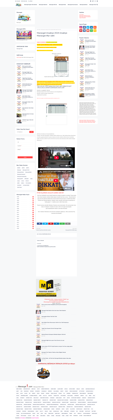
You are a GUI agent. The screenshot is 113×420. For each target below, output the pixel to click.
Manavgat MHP (20, 178)
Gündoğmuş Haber (24, 395)
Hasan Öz (50, 395)
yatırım (52, 415)
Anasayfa (18, 1)
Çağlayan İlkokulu (89, 391)
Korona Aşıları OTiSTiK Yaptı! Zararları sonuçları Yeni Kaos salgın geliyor (57, 346)
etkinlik (60, 393)
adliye (31, 178)
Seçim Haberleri (82, 17)
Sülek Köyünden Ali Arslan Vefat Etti (28, 114)
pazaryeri (24, 411)
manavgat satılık (36, 406)
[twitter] (93, 1)
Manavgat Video (92, 4)
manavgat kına (19, 404)
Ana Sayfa (39, 29)
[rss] (95, 30)
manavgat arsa (19, 400)
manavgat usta (70, 406)
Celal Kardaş (56, 391)
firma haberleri (83, 393)
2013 (25, 220)
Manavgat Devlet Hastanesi (62, 400)
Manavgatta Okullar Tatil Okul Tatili (27, 102)
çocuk (21, 393)
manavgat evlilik (28, 402)
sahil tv (41, 411)
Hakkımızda (25, 1)
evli (64, 393)
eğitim (38, 393)
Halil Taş (45, 395)
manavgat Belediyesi (28, 400)
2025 (25, 198)
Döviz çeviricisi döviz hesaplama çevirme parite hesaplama (27, 67)
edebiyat (33, 393)
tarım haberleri (64, 413)
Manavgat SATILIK (53, 4)
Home (71, 415)
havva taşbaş (70, 395)
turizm (17, 415)
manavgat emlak (89, 400)
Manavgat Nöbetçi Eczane (84, 15)
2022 (25, 204)
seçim (50, 411)
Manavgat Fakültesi (37, 402)
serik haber (66, 411)
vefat (34, 415)
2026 (25, 196)
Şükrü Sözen (19, 187)
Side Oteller (87, 411)
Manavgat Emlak (62, 4)
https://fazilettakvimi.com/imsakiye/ (45, 50)
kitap (64, 397)
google (17, 395)
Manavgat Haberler (91, 121)
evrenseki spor (75, 393)
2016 (25, 214)
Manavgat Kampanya (21, 174)
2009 (25, 228)
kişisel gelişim (59, 397)
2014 (25, 218)
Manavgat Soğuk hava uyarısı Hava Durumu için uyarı (27, 73)
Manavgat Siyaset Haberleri (85, 16)
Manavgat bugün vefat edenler (30, 4)
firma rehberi (90, 393)
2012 (25, 222)
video (38, 415)
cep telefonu (81, 391)
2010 (25, 226)
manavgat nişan (71, 404)
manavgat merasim (27, 404)
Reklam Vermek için (87, 415)
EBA (29, 393)
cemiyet (61, 391)
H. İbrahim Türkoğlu (33, 395)
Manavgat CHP (45, 400)
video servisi (42, 415)
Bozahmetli (37, 391)
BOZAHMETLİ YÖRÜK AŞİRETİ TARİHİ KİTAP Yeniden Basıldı (90, 94)
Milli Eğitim (27, 178)
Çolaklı (25, 393)
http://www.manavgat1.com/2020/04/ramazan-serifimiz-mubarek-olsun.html (48, 98)
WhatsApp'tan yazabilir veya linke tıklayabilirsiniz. (56, 302)
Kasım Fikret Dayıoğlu (44, 397)
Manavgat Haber (20, 48)
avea (21, 391)
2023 (25, 202)
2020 (25, 208)
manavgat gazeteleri (56, 402)
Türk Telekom (23, 415)
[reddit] (95, 27)
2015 (25, 216)
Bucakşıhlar (44, 391)
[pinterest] (97, 1)
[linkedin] (91, 27)
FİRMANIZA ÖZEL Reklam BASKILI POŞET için (56, 299)
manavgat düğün (26, 185)
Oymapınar (18, 411)
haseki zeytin (56, 395)
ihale (94, 395)
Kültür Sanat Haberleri (75, 397)
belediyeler (26, 391)
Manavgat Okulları (91, 404)
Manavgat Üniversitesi (78, 406)
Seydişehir (72, 411)
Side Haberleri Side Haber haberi (27, 108)
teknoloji (79, 413)
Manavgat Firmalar (46, 402)
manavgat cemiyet (37, 400)
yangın (48, 415)
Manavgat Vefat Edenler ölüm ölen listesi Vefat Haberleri (27, 90)
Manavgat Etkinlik (20, 172)
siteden (17, 413)
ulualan (29, 415)
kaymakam (19, 185)
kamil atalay (36, 397)
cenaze (22, 180)
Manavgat (19, 170)
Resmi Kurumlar (31, 411)
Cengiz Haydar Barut (73, 391)
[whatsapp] (91, 30)
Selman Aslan (56, 411)
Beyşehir (32, 391)
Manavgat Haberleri (43, 4)
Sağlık (37, 411)
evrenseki (68, 393)
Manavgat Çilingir (91, 122)
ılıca (86, 395)
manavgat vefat (88, 406)
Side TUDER (94, 411)
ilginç (17, 397)
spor (38, 413)
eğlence (42, 393)
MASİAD (18, 167)
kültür (68, 397)
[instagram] (95, 1)
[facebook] (90, 1)
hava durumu (63, 395)
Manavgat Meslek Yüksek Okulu (39, 404)
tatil (75, 413)
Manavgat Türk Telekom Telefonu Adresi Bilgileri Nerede (54, 352)
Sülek (42, 413)
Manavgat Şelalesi (83, 4)
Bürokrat (50, 391)
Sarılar (46, 411)
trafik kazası (94, 413)
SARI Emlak (19, 57)
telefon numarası (86, 413)
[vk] (84, 30)
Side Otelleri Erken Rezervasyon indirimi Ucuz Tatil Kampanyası (28, 96)
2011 (25, 224)
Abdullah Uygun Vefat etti (27, 120)
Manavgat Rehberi (83, 121)
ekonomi (27, 180)
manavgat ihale (73, 402)
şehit (46, 413)
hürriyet (82, 395)
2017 (25, 212)
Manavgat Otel (19, 406)
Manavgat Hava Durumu (73, 4)
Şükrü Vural (57, 413)
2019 (25, 210)
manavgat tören (62, 406)
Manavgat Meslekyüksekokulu (52, 404)
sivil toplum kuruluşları (26, 413)
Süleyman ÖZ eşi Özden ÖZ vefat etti (90, 82)
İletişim (31, 1)
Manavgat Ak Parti (26, 170)
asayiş (18, 180)
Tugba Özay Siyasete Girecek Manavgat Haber (27, 79)
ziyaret (67, 415)
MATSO (23, 167)
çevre (17, 393)
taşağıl (70, 413)
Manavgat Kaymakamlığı (21, 176)
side (77, 411)
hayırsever (76, 395)
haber (40, 395)
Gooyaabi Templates (35, 417)
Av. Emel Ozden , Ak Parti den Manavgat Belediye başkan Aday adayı (56, 358)
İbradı (90, 395)
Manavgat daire (53, 400)
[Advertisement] (47, 19)
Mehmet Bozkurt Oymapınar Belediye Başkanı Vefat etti (54, 334)
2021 (25, 206)
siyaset (33, 413)
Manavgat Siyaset (44, 406)
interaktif (22, 397)
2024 (25, 200)
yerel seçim (58, 415)
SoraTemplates (22, 417)
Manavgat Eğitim (28, 172)
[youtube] (87, 30)
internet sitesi (29, 397)
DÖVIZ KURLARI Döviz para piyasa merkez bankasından (27, 85)
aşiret (17, 391)
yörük (63, 415)
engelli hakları (54, 393)
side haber (81, 411)
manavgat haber (65, 402)
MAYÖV (27, 167)
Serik (61, 411)
